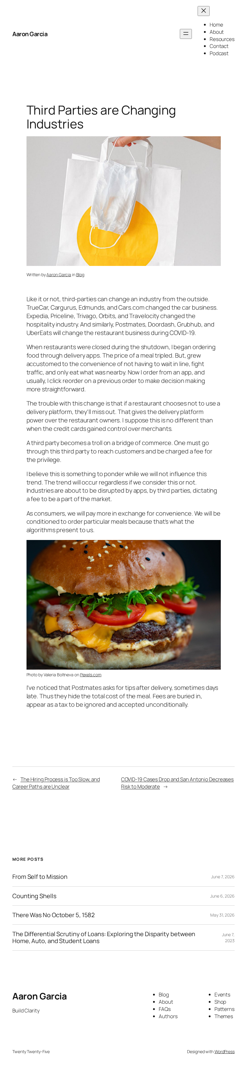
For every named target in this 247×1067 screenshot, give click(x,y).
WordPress (224, 1051)
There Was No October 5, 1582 (53, 915)
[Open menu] (186, 34)
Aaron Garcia (29, 34)
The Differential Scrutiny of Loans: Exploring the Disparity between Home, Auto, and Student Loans (103, 937)
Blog (80, 274)
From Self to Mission (39, 876)
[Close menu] (204, 11)
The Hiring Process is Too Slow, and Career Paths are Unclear (56, 783)
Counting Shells (34, 896)
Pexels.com (91, 674)
